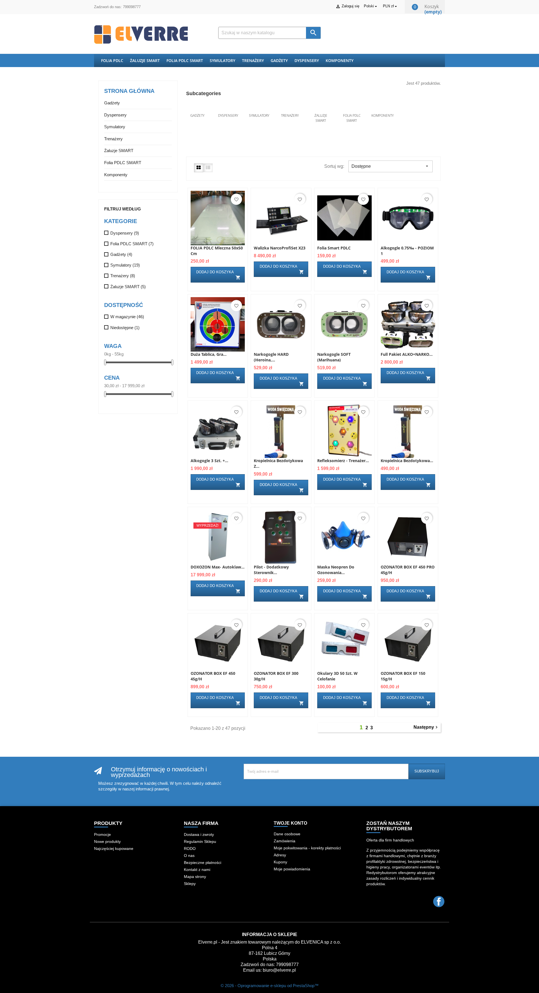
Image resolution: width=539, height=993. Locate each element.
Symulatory (222, 60)
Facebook (438, 901)
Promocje (102, 834)
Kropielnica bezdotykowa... (407, 460)
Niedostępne (125, 327)
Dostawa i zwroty (199, 834)
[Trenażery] (290, 108)
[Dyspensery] (228, 108)
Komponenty (339, 60)
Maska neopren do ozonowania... (335, 569)
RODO (190, 848)
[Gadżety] (197, 108)
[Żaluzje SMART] (321, 108)
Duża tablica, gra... (209, 354)
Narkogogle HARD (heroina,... (271, 357)
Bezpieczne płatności (202, 862)
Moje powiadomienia (292, 869)
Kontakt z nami (197, 869)
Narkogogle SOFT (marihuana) (334, 357)
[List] (208, 167)
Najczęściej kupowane (113, 848)
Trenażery (253, 60)
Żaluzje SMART (145, 60)
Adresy (280, 855)
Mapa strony (195, 876)
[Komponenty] (382, 108)
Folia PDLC (112, 60)
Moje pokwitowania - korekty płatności (307, 848)
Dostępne (390, 166)
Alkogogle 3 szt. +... (209, 460)
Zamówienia (284, 841)
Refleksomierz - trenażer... (343, 460)
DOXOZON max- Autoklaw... (218, 567)
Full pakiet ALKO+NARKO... (407, 354)
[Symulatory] (259, 108)
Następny (426, 727)
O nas (189, 855)
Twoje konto (290, 823)
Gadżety (279, 60)
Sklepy (190, 883)
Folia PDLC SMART (184, 60)
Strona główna (129, 91)
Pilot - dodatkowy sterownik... (271, 569)
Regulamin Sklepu (200, 841)
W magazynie (127, 316)
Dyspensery (306, 60)
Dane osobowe (287, 834)
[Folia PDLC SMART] (352, 108)
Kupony (280, 862)
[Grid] (199, 167)
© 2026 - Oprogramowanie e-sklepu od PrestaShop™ (270, 985)
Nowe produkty (107, 841)
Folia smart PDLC (334, 248)
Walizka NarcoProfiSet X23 (279, 248)
